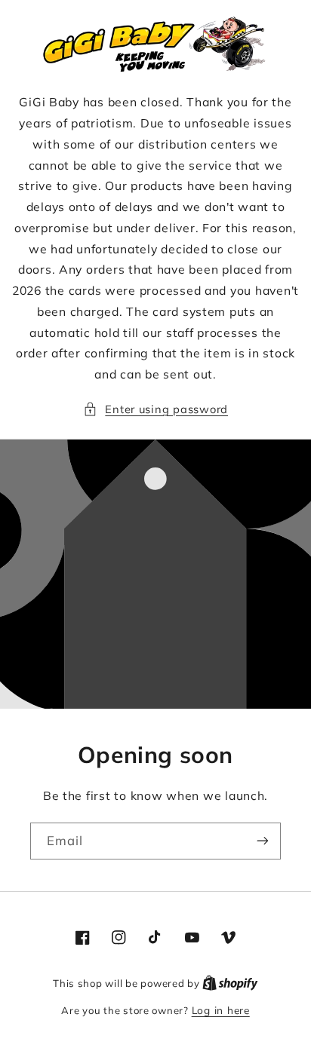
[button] (155, 409)
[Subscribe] (262, 841)
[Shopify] (230, 982)
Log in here (221, 1010)
